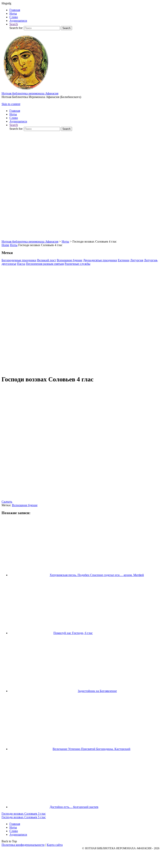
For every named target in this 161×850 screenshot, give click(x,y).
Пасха (21, 263)
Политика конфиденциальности (23, 844)
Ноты (13, 245)
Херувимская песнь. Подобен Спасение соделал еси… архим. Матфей (97, 575)
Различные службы (77, 263)
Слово (13, 831)
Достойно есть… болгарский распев (74, 807)
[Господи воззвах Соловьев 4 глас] (80, 370)
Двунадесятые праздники (100, 260)
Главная (14, 824)
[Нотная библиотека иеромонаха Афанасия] (26, 90)
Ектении (123, 260)
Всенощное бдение (69, 260)
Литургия (136, 260)
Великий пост (46, 260)
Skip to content (11, 104)
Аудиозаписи (18, 834)
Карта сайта (55, 844)
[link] (13, 24)
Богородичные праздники (19, 260)
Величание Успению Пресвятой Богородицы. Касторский (91, 749)
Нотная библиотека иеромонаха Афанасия (30, 93)
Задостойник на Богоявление (97, 691)
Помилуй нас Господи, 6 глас (73, 633)
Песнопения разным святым (45, 263)
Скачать (7, 501)
